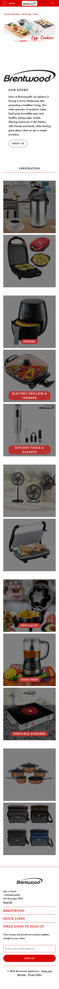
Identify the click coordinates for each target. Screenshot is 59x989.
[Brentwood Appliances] (29, 3)
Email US (7, 902)
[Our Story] (29, 75)
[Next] (52, 26)
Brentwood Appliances (27, 971)
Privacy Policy (35, 974)
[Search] (54, 3)
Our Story (19, 90)
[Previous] (6, 26)
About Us (18, 143)
